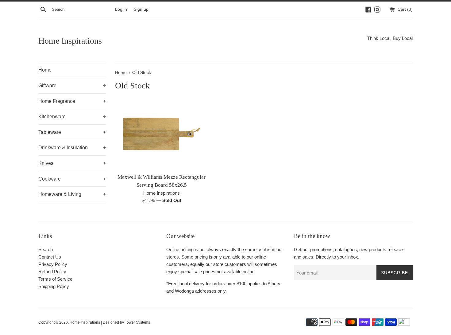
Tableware (72, 132)
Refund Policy (52, 271)
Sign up (141, 9)
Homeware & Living (72, 194)
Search (45, 249)
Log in (121, 9)
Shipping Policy (53, 286)
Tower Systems (137, 322)
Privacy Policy (52, 264)
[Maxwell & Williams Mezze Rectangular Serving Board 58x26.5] (161, 135)
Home (45, 69)
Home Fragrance (72, 101)
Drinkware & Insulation (72, 147)
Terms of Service (55, 279)
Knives (72, 163)
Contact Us (49, 256)
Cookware (72, 178)
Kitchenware (72, 116)
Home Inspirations (70, 40)
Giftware (72, 85)
